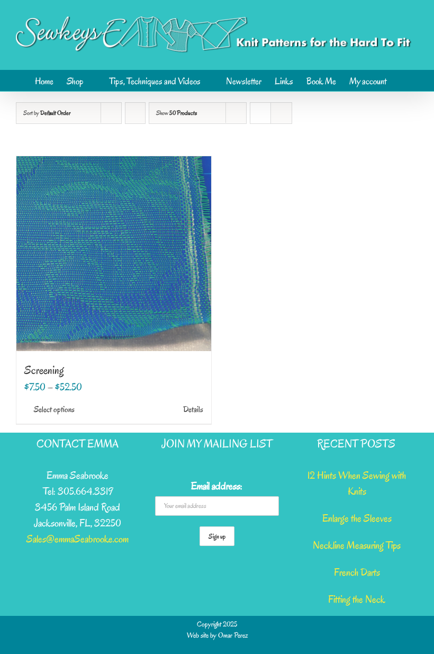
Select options (54, 409)
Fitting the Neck (356, 599)
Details (193, 409)
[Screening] (113, 253)
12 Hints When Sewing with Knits (357, 483)
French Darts (357, 572)
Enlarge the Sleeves (357, 518)
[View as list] (281, 113)
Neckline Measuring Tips (357, 545)
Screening (44, 370)
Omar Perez (233, 635)
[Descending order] (135, 113)
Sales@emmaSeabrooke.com (77, 539)
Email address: (216, 486)
